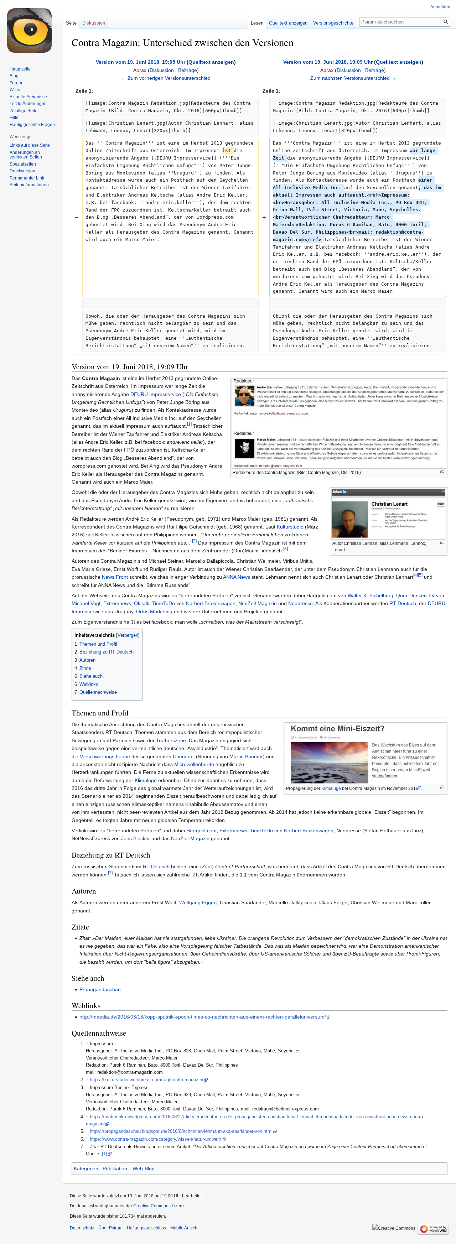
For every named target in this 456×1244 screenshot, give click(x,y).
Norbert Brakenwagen (210, 603)
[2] (194, 540)
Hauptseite (20, 69)
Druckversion (22, 170)
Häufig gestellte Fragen (32, 124)
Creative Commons (152, 1205)
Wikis (15, 89)
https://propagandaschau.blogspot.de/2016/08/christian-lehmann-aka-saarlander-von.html (181, 1131)
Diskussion (162, 70)
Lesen (257, 23)
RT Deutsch (402, 603)
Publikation (115, 1168)
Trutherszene (171, 740)
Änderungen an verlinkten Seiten (26, 155)
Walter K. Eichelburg (370, 595)
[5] (420, 575)
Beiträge (187, 70)
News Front (115, 577)
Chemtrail (184, 756)
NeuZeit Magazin (257, 603)
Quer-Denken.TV (415, 595)
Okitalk (141, 603)
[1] (189, 424)
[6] (420, 787)
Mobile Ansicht (184, 1227)
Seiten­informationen (29, 184)
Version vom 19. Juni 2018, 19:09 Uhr (328, 62)
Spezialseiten (23, 164)
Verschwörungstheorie (105, 756)
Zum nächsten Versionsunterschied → (353, 78)
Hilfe (14, 117)
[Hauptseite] (31, 28)
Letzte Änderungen (28, 103)
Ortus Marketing (154, 611)
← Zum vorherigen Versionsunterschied (166, 78)
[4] (415, 575)
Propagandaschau (100, 989)
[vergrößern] (442, 472)
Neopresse (300, 603)
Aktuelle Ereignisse (28, 96)
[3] (285, 548)
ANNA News (236, 577)
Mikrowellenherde (194, 764)
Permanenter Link (27, 178)
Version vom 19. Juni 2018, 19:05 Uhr (140, 62)
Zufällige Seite (23, 110)
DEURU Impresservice (155, 394)
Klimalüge (331, 788)
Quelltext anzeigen (211, 62)
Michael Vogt (86, 603)
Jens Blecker (135, 838)
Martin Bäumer (246, 756)
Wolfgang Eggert (198, 902)
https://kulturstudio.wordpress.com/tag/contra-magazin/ (146, 1079)
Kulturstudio (290, 527)
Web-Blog (144, 1168)
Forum (16, 82)
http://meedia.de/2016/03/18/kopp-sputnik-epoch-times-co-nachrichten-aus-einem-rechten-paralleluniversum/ (202, 1017)
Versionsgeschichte (333, 23)
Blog (14, 75)
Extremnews (117, 603)
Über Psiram (110, 1227)
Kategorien (86, 1168)
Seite (71, 23)
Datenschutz (82, 1227)
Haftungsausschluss (146, 1227)
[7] (110, 872)
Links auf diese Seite (30, 145)
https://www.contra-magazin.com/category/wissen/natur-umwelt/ (155, 1139)
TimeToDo (163, 603)
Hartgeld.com (201, 830)
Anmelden (440, 6)
